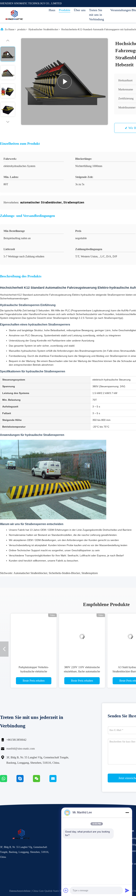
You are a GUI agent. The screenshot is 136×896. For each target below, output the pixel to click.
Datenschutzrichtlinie (19, 891)
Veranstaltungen (119, 10)
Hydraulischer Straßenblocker (43, 29)
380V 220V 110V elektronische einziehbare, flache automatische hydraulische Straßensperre (82, 671)
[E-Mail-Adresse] (57, 781)
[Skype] (24, 781)
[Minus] (127, 812)
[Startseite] (14, 15)
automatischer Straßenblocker (30, 573)
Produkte (64, 10)
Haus (52, 10)
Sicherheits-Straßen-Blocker (64, 573)
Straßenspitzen (89, 573)
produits (21, 29)
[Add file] (65, 890)
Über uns (80, 10)
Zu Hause (9, 29)
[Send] (127, 890)
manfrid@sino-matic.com (20, 748)
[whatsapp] (8, 781)
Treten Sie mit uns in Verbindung (96, 14)
